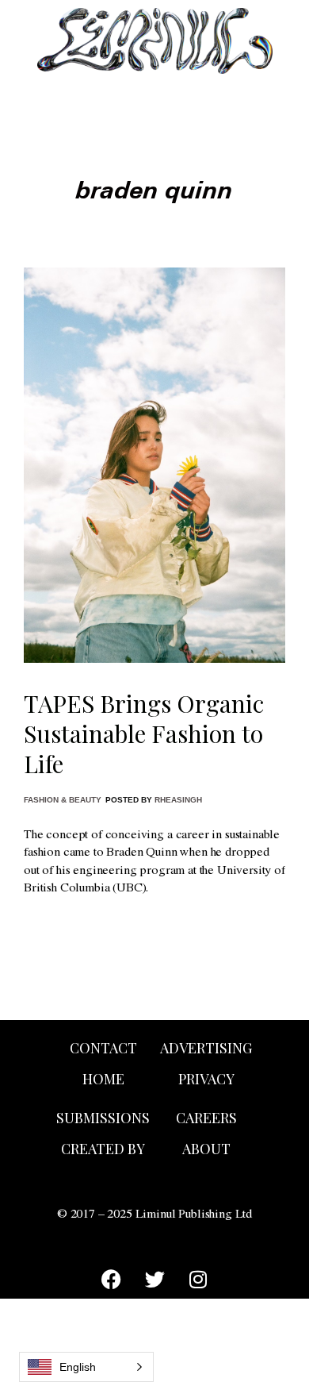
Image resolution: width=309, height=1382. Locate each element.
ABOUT (206, 1148)
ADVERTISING (206, 1047)
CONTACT (103, 1047)
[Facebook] (111, 1279)
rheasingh (178, 799)
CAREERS (206, 1117)
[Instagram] (198, 1279)
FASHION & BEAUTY (62, 799)
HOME (103, 1078)
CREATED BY (103, 1148)
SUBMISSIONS (103, 1117)
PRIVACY (206, 1078)
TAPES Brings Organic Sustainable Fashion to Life (144, 733)
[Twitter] (154, 1279)
